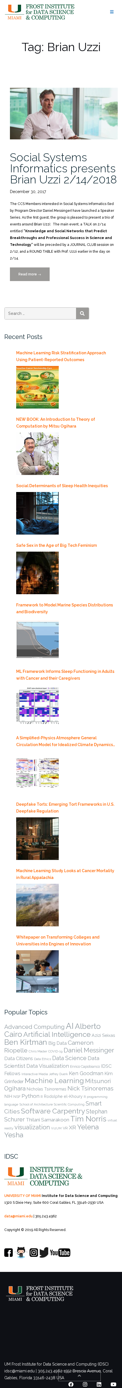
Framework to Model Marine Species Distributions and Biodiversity (64, 608)
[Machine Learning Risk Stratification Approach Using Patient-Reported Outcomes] (37, 387)
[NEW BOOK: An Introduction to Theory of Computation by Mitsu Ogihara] (37, 453)
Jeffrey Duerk (58, 1074)
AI (70, 1026)
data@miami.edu (18, 1216)
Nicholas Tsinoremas (46, 1089)
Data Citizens (18, 1058)
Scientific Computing (69, 1104)
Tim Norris (88, 1119)
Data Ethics (42, 1059)
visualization (32, 1127)
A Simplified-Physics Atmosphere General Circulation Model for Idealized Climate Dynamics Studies (64, 742)
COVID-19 (55, 1051)
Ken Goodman (86, 1073)
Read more (34, 276)
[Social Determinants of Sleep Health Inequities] (37, 513)
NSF (16, 1096)
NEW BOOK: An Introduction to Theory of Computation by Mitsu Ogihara (55, 422)
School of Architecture (36, 1104)
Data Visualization (47, 1066)
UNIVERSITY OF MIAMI (22, 1196)
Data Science (69, 1058)
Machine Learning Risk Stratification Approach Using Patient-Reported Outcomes (61, 356)
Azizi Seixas (103, 1035)
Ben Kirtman (25, 1042)
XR (72, 1127)
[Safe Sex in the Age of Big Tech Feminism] (37, 573)
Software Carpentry (53, 1111)
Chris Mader (38, 1051)
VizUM (56, 1128)
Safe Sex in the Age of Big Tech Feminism (56, 545)
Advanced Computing (34, 1026)
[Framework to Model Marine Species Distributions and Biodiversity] (37, 639)
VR (65, 1128)
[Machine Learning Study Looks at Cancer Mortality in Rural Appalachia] (37, 905)
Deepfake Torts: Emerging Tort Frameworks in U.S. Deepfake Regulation (65, 807)
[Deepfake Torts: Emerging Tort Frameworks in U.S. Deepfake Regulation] (37, 838)
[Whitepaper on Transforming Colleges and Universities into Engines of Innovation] (37, 971)
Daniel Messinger (89, 1050)
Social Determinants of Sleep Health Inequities (62, 485)
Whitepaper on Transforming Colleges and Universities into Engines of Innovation (57, 940)
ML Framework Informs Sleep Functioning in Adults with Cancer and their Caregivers (65, 675)
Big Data (57, 1043)
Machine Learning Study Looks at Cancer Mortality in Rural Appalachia (65, 874)
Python (30, 1096)
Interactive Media (35, 1074)
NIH (8, 1096)
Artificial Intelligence (57, 1034)
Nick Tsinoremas (90, 1088)
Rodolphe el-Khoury (63, 1096)
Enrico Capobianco (85, 1066)
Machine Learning (54, 1081)
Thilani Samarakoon (47, 1120)
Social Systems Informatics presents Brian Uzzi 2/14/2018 (63, 168)
